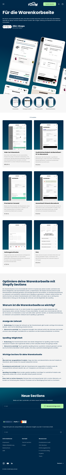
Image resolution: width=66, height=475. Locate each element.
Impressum (6, 442)
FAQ (37, 252)
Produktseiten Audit (44, 442)
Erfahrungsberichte (44, 448)
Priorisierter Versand (11, 203)
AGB (4, 450)
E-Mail (24, 445)
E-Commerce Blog (44, 450)
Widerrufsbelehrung (8, 445)
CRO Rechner (43, 445)
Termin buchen (49, 4)
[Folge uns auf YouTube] (8, 463)
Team (40, 456)
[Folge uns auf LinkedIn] (12, 463)
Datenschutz (6, 448)
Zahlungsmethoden (11, 252)
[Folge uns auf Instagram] (4, 463)
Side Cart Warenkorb (11, 152)
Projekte (41, 453)
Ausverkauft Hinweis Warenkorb (47, 203)
